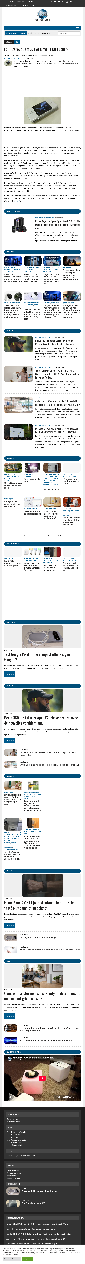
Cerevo (24, 55)
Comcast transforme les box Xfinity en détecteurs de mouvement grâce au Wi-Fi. (42, 995)
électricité (28, 476)
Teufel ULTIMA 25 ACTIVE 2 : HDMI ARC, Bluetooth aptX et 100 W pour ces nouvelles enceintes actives (57, 374)
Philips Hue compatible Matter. (32, 480)
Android (49, 558)
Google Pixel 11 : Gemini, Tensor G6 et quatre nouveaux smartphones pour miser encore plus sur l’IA (51, 279)
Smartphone (10, 252)
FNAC (33, 5)
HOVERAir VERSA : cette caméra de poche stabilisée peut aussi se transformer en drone (50, 949)
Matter (38, 831)
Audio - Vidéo (71, 558)
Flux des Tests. (12, 1137)
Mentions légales (13, 1178)
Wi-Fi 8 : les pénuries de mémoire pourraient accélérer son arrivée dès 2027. (46, 1040)
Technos (30, 2)
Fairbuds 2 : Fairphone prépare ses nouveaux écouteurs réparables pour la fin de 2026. (56, 430)
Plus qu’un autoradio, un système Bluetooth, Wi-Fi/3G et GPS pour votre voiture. (71, 566)
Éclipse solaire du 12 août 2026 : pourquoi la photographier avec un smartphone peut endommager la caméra (71, 275)
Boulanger (25, 5)
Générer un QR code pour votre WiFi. (21, 1155)
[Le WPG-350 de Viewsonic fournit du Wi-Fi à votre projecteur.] (13, 555)
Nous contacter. (13, 1170)
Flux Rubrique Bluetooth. (16, 1140)
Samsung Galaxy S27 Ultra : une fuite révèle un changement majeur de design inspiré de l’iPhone (13, 278)
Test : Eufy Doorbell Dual (51, 489)
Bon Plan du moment (13, 211)
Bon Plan (27, 558)
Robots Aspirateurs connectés (10, 845)
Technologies (9, 849)
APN (17, 55)
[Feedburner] (75, 1)
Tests (45, 487)
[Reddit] (63, 1)
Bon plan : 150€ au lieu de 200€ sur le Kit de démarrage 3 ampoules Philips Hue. (32, 566)
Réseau (8, 961)
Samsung (17, 269)
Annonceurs (11, 1176)
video (6, 558)
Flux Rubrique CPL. (14, 1142)
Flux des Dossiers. (14, 1135)
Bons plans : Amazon (12, 5)
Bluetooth (67, 509)
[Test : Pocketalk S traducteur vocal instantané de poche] (52, 555)
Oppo (36, 305)
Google (56, 269)
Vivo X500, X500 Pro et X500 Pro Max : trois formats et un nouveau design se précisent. (32, 278)
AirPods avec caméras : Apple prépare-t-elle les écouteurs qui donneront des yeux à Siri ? (57, 403)
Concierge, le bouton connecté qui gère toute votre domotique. (12, 503)
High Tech (56, 474)
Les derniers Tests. (15, 1184)
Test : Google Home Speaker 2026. (33, 1203)
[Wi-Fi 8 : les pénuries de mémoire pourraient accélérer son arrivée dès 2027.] (10, 1042)
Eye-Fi (17, 201)
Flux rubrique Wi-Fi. (14, 1145)
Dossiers (75, 511)
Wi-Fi (51, 55)
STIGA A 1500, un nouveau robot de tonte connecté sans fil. (13, 485)
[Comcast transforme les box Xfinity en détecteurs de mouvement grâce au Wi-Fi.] (42, 986)
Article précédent (33, 536)
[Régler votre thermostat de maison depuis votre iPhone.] (72, 471)
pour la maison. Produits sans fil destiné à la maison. (51, 483)
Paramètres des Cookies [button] (12, 1259)
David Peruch (18, 58)
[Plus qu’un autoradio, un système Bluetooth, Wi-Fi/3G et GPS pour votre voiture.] (72, 555)
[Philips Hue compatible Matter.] (33, 471)
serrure (56, 509)
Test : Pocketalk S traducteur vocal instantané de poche (50, 567)
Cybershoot (43, 55)
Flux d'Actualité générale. (16, 1132)
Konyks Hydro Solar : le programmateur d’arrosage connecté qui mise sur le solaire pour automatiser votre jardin (32, 806)
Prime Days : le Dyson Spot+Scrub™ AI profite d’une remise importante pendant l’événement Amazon (57, 224)
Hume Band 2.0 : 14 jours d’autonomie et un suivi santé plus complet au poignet (39, 905)
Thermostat (67, 476)
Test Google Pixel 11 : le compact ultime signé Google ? (37, 656)
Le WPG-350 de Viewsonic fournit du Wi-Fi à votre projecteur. (12, 563)
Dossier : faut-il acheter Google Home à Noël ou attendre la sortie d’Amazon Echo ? (71, 521)
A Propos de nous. (14, 1173)
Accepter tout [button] (27, 1259)
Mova (13, 834)
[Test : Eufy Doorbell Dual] (52, 471)
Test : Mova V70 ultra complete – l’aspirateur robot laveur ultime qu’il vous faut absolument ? (12, 855)
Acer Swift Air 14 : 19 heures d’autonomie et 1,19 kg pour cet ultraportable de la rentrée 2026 (36, 1239)
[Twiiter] (55, 1)
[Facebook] (51, 1)
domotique (10, 458)
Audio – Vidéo (10, 331)
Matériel (7, 834)
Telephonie (8, 272)
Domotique (8, 474)
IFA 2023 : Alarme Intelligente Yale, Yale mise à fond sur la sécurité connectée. (50, 515)
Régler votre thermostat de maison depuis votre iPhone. (71, 481)
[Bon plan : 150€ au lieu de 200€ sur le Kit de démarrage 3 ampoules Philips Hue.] (33, 555)
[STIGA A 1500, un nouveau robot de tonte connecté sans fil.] (13, 471)
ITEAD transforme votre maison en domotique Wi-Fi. (32, 513)
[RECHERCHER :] (69, 33)
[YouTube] (67, 1)
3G (13, 55)
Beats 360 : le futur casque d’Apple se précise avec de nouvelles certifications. (54, 342)
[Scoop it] (79, 1)
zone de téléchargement (17, 2)
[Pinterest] (71, 1)
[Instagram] (59, 1)
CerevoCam (32, 55)
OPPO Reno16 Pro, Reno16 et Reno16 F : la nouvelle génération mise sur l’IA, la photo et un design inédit (32, 314)
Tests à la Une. (11, 622)
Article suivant (52, 536)
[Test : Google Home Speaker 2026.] (13, 1205)
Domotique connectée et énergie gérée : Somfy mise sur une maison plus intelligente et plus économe (12, 799)
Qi (64, 303)
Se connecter (12, 1119)
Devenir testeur (13, 1122)
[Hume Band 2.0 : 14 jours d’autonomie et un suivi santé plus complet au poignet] (42, 895)
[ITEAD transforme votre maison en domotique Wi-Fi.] (33, 505)
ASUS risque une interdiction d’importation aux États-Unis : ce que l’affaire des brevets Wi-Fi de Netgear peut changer (49, 1029)
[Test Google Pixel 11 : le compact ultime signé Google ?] (42, 647)
